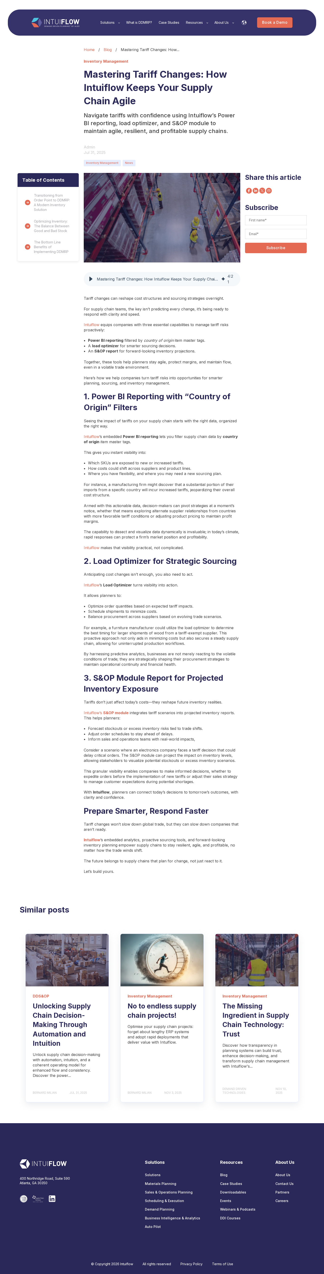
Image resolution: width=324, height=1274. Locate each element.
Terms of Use (222, 1264)
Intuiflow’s (106, 712)
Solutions (153, 1175)
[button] (91, 279)
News (129, 163)
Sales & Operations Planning (169, 1192)
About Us (282, 1175)
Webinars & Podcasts (237, 1209)
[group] (162, 279)
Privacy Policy (192, 1264)
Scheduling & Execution (164, 1201)
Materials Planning (160, 1184)
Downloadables (233, 1192)
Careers (281, 1201)
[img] (223, 279)
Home (89, 49)
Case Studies (231, 1184)
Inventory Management (102, 163)
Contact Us (284, 1184)
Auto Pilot (153, 1227)
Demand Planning (159, 1209)
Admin (89, 147)
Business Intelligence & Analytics (172, 1218)
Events (225, 1201)
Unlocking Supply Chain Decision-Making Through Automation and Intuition (62, 1024)
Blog (108, 49)
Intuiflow (91, 324)
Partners (282, 1192)
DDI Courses (230, 1218)
